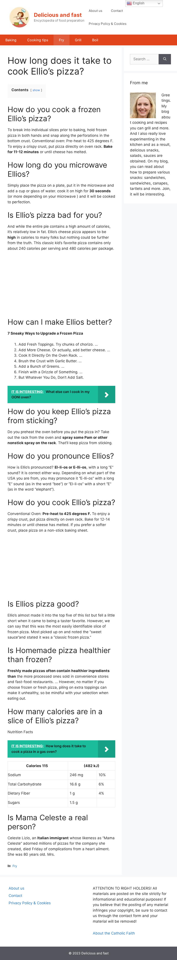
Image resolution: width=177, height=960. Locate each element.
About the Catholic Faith (114, 933)
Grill (78, 40)
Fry (61, 40)
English (138, 3)
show (36, 90)
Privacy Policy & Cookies (107, 24)
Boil (95, 40)
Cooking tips (37, 40)
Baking (10, 40)
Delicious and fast (58, 15)
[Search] (165, 59)
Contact (117, 11)
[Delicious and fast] (19, 17)
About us (95, 11)
